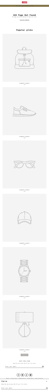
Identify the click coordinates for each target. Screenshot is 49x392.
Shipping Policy (22, 378)
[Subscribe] (47, 388)
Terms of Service (39, 378)
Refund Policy (30, 378)
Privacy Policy (13, 378)
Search (7, 378)
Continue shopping (24, 19)
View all (24, 354)
